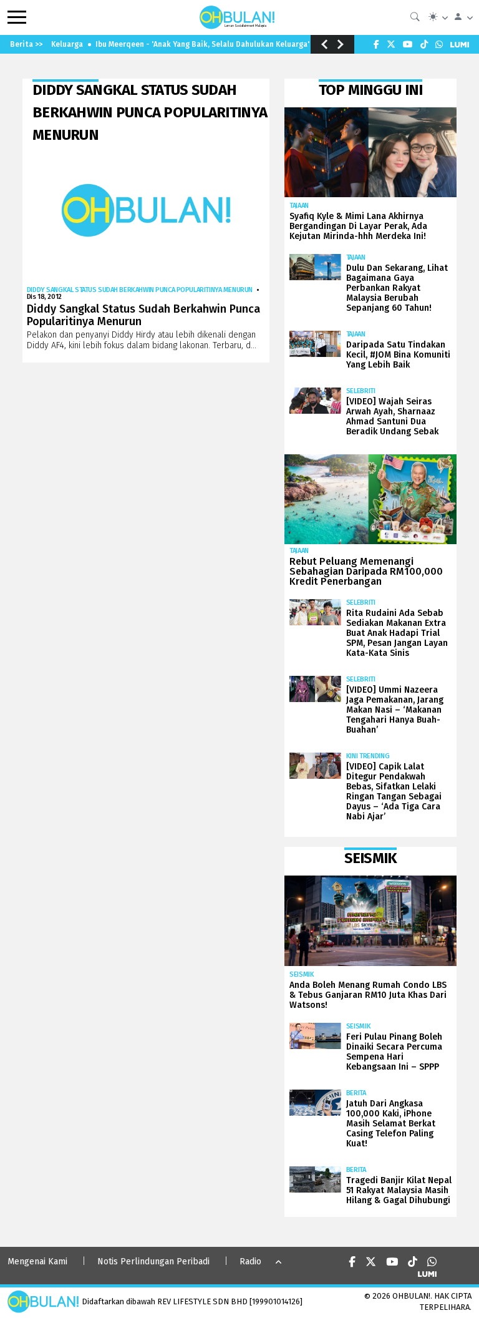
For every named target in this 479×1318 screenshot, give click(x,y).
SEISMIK (301, 974)
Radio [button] (250, 1261)
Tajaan (299, 206)
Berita (356, 1093)
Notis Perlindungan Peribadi (153, 1261)
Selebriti (360, 391)
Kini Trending (368, 756)
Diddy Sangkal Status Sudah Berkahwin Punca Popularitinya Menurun (140, 290)
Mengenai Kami (37, 1261)
